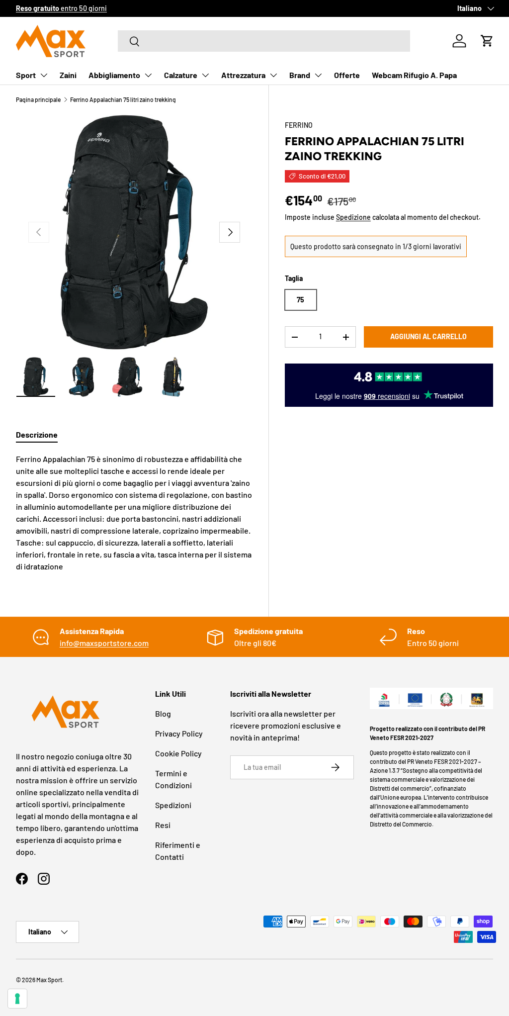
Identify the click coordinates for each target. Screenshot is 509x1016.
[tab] (37, 434)
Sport (26, 75)
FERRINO (299, 125)
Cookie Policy (178, 753)
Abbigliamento (114, 75)
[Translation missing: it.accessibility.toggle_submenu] (44, 75)
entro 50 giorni (61, 8)
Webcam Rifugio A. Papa (414, 75)
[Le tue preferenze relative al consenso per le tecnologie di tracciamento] (17, 998)
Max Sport (49, 979)
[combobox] (264, 41)
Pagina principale (38, 99)
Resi (162, 825)
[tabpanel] (134, 512)
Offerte (347, 75)
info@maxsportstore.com (104, 642)
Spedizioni (173, 805)
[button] (487, 41)
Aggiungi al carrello (428, 336)
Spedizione (353, 217)
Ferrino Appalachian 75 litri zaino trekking (123, 99)
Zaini (68, 75)
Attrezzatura (243, 75)
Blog (163, 713)
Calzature (180, 75)
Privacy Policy (179, 733)
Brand (299, 75)
